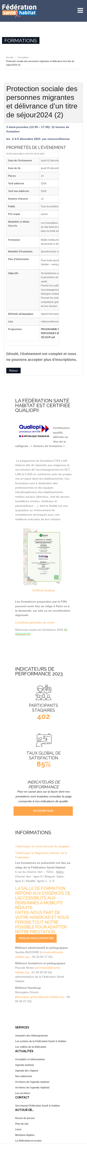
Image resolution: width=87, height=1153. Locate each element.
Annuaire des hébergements (31, 1035)
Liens (18, 1129)
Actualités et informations (30, 1059)
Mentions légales (25, 1135)
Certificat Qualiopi (43, 590)
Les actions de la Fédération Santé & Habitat (40, 1041)
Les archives (22, 1093)
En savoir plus (43, 810)
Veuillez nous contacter (36, 938)
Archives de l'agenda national (32, 1082)
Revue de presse (25, 1118)
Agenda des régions (26, 1070)
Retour (13, 370)
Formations (23, 57)
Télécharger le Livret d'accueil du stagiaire (42, 846)
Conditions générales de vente (34, 622)
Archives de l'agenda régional (32, 1087)
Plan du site (22, 1123)
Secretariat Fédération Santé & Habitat (37, 1105)
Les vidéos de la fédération (30, 1047)
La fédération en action (28, 1140)
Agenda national (24, 1065)
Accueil (9, 57)
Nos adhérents (23, 1076)
